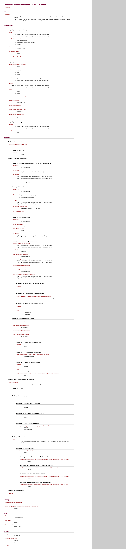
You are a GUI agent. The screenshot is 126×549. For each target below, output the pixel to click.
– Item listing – (7, 7)
